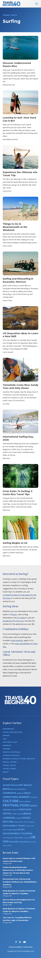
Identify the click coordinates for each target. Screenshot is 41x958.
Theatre (26, 838)
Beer (6, 788)
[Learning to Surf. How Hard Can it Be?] (20, 103)
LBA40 (26, 813)
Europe (6, 735)
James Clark (7, 246)
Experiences (8, 729)
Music (26, 817)
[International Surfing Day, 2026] (20, 422)
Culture (11, 801)
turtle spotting (16, 640)
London (9, 817)
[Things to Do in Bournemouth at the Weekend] (20, 209)
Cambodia (9, 793)
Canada (20, 793)
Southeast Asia (10, 742)
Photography (29, 822)
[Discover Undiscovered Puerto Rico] (20, 48)
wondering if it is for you (13, 621)
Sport (21, 829)
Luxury (18, 818)
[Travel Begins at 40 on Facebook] (16, 941)
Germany (7, 810)
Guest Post (7, 191)
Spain (14, 830)
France (33, 806)
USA (6, 841)
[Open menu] (36, 3)
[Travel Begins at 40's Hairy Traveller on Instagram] (20, 941)
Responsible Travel (14, 826)
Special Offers (10, 762)
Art (20, 785)
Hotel (7, 813)
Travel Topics (9, 765)
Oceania (6, 749)
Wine (5, 845)
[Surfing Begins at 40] (20, 528)
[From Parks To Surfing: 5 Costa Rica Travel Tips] (20, 476)
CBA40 (27, 793)
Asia (4, 739)
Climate (33, 797)
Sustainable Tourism (17, 833)
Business (21, 789)
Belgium (13, 789)
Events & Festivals (11, 752)
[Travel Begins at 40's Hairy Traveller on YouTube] (24, 941)
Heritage (25, 809)
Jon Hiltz (6, 404)
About (6, 772)
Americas (7, 745)
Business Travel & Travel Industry (19, 759)
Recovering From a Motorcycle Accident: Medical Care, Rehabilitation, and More (20, 882)
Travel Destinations (12, 732)
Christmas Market (16, 796)
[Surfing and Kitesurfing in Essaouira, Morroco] (20, 264)
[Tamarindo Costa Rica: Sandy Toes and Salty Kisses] (20, 370)
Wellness (24, 842)
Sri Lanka (21, 617)
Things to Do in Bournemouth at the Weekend (15, 227)
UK (33, 837)
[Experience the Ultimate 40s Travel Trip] (20, 157)
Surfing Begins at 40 (15, 543)
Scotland (7, 830)
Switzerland (8, 838)
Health (15, 810)
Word (9, 845)
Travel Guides (9, 769)
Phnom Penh (18, 822)
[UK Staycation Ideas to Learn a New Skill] (20, 318)
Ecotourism (25, 802)
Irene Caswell (8, 352)
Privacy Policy (28, 947)
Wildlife (32, 842)
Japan (19, 814)
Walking (14, 842)
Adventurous (10, 785)
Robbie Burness (9, 85)
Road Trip (30, 826)
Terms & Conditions (15, 947)
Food (24, 805)
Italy (14, 814)
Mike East (6, 458)
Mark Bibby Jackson (10, 139)
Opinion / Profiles (11, 755)
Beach (28, 785)
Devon (14, 614)
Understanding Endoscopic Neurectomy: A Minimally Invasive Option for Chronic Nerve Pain (18, 870)
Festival (11, 805)
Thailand (18, 838)
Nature (8, 821)
